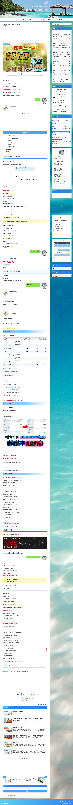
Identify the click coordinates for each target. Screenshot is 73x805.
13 (61, 250)
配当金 (27, 671)
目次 (24, 132)
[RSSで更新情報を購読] (29, 701)
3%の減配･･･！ (11, 144)
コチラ (65, 179)
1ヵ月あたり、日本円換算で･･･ (13, 138)
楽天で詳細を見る (9, 665)
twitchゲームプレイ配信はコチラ (61, 183)
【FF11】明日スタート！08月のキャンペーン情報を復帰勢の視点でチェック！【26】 (61, 96)
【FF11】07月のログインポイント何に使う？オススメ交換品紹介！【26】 (61, 101)
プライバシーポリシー (68, 801)
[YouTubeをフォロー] (24, 701)
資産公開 (23, 671)
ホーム (57, 801)
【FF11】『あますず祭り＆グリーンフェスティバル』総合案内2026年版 (61, 110)
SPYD (12, 671)
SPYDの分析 (8, 140)
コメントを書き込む (25, 791)
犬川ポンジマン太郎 (61, 156)
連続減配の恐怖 (11, 146)
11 (57, 250)
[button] (39, 74)
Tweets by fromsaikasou (58, 195)
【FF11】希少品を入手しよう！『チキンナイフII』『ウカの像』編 (61, 106)
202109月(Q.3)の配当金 (11, 135)
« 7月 (54, 260)
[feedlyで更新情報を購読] (26, 701)
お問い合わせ (61, 801)
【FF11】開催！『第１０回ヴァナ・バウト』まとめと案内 (61, 90)
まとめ (7, 151)
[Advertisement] (25, 34)
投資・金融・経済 (7, 671)
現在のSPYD (8, 149)
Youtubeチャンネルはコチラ (60, 181)
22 (66, 252)
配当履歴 (10, 142)
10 (54, 250)
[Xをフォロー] (21, 701)
